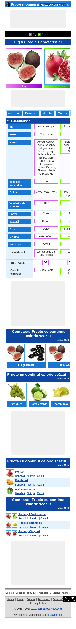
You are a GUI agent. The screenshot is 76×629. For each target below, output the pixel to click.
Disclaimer (44, 599)
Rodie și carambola (30, 522)
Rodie (62, 86)
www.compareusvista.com (46, 608)
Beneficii (31, 113)
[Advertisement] (38, 19)
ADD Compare (69, 599)
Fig (24, 86)
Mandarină (21, 480)
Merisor (20, 471)
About (20, 599)
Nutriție (47, 113)
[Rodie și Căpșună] (11, 533)
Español (20, 593)
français (43, 593)
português (32, 593)
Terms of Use (60, 599)
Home (10, 599)
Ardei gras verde (25, 488)
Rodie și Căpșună (29, 531)
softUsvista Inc (54, 614)
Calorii (62, 113)
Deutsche (55, 593)
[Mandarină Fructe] (10, 482)
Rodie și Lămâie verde (32, 514)
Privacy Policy (38, 603)
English (9, 593)
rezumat (14, 113)
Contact (31, 599)
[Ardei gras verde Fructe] (10, 491)
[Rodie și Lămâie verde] (11, 516)
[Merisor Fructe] (10, 473)
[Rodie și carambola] (11, 525)
